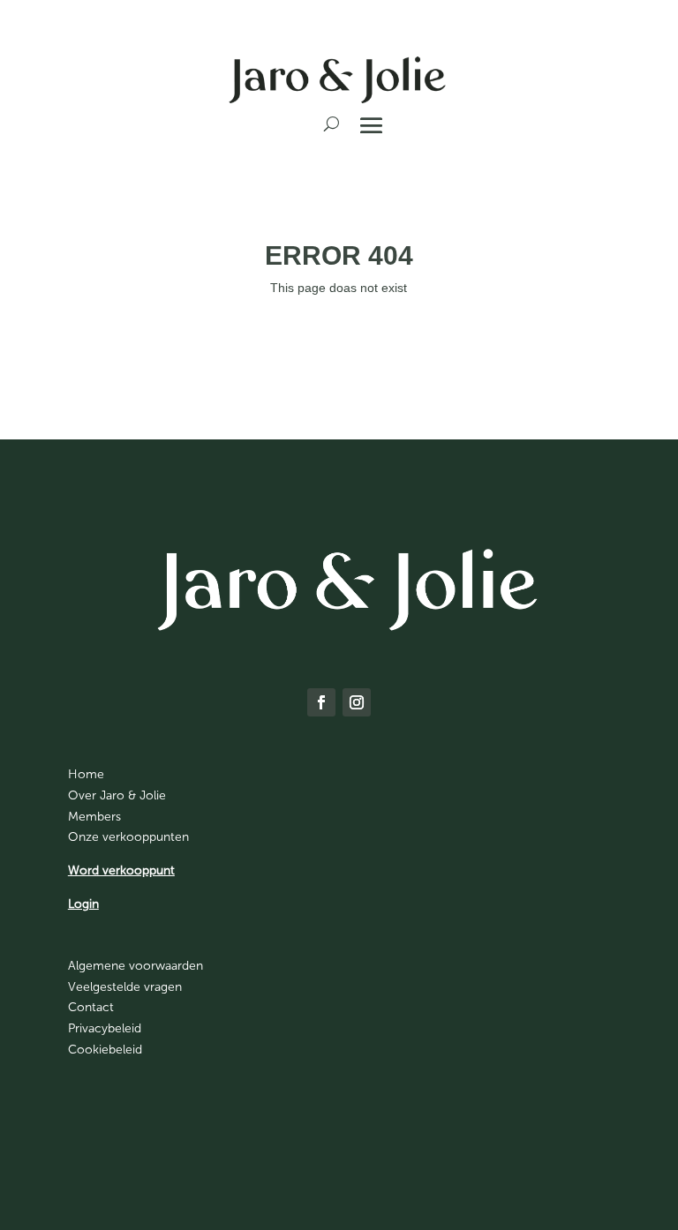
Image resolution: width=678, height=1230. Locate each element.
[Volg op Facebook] (321, 702)
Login (83, 903)
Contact (91, 1007)
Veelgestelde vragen (125, 986)
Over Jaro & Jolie (117, 795)
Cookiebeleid (105, 1049)
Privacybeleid (104, 1028)
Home (86, 774)
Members (94, 816)
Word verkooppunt (121, 870)
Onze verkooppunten (128, 836)
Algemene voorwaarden (135, 965)
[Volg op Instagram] (357, 702)
